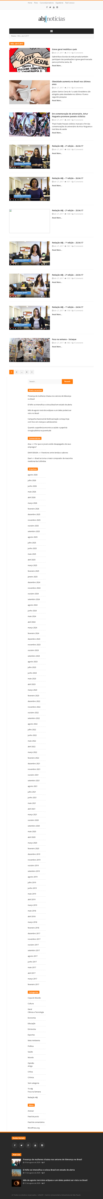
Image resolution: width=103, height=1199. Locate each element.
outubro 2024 (33, 593)
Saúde (30, 1052)
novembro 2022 (34, 707)
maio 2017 (32, 967)
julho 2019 (32, 882)
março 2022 (32, 752)
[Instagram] (57, 7)
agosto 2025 (32, 537)
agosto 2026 (32, 475)
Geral (30, 1009)
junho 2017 (32, 961)
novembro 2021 (34, 769)
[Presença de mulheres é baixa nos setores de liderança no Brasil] (16, 1162)
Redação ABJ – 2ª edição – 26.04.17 (67, 146)
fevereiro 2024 (33, 633)
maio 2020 (32, 831)
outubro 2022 (33, 712)
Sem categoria (33, 1083)
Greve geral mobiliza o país (64, 49)
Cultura (31, 1003)
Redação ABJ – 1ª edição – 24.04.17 (67, 307)
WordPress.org (34, 1128)
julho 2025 (32, 542)
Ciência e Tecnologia (36, 1012)
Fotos (36, 3)
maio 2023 (32, 678)
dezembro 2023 (34, 639)
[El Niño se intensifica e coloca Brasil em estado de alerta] (16, 1172)
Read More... (57, 65)
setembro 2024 (34, 599)
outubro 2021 (33, 775)
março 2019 (32, 905)
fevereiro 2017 (33, 984)
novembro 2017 (34, 939)
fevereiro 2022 (33, 758)
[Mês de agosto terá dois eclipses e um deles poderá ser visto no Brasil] (16, 1183)
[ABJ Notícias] (51, 19)
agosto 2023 (32, 661)
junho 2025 (32, 548)
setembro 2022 (34, 718)
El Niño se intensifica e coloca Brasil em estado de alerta (50, 404)
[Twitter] (50, 7)
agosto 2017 (32, 956)
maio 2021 (32, 803)
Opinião (31, 1063)
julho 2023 (32, 667)
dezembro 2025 (34, 514)
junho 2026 (32, 486)
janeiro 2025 (32, 576)
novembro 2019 (34, 860)
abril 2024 (31, 622)
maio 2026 (32, 491)
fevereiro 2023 (33, 695)
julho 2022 (32, 729)
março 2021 (32, 814)
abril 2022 (31, 746)
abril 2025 (31, 559)
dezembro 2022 (34, 701)
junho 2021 (32, 797)
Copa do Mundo (34, 998)
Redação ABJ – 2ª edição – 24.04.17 (67, 275)
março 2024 (32, 627)
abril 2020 (31, 837)
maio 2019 (32, 894)
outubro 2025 (33, 525)
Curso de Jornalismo (47, 3)
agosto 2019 (32, 877)
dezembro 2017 (34, 933)
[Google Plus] (28, 1145)
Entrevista (32, 1029)
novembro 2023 (34, 644)
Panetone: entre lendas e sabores (54, 452)
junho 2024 (32, 610)
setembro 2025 (34, 531)
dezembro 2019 (34, 854)
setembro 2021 (34, 780)
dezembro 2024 (34, 582)
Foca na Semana (34, 1091)
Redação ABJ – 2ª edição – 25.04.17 (67, 210)
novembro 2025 (34, 520)
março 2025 (32, 565)
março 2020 (32, 843)
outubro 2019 (33, 865)
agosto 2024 (32, 605)
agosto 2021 (32, 786)
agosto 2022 (32, 724)
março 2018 (32, 922)
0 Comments (78, 53)
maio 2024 (32, 616)
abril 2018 (31, 916)
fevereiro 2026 (33, 508)
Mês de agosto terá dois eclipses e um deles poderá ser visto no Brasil (55, 1180)
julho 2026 (32, 480)
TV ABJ (30, 1088)
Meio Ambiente (34, 1040)
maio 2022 (32, 741)
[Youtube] (54, 7)
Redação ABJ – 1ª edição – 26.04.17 (67, 178)
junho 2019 (32, 888)
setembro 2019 (34, 871)
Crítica (30, 1072)
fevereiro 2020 (33, 848)
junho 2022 (32, 735)
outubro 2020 (33, 820)
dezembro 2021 (34, 763)
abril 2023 (31, 684)
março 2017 (32, 978)
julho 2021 (32, 792)
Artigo (30, 1066)
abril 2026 (31, 497)
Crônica (31, 1077)
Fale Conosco (69, 3)
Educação (31, 1023)
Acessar (31, 1111)
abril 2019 (31, 899)
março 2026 (32, 503)
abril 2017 (31, 973)
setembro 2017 (34, 950)
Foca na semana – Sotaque (64, 339)
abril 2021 (31, 809)
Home (30, 3)
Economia (32, 1018)
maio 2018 (32, 911)
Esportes (31, 1035)
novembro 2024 (34, 588)
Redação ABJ (33, 1097)
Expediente (59, 3)
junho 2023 (32, 673)
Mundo (31, 1057)
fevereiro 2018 (33, 928)
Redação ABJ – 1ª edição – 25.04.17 (67, 242)
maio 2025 (32, 554)
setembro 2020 (34, 826)
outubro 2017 (33, 945)
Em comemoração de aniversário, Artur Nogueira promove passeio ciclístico (70, 115)
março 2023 (32, 690)
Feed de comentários (36, 1122)
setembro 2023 (34, 656)
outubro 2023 (33, 650)
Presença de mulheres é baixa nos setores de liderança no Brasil (52, 1159)
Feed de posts (33, 1116)
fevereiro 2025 (33, 571)
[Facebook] (46, 7)
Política (31, 1046)
